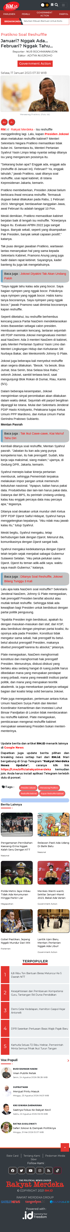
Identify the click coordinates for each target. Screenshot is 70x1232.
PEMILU (26, 14)
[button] (52, 4)
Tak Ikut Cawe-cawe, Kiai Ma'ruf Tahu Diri (34, 436)
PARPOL (63, 14)
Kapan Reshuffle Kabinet (52, 794)
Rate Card (12, 1155)
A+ (4, 122)
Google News (14, 747)
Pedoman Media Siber (48, 1157)
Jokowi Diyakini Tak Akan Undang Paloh (35, 276)
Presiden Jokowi (57, 134)
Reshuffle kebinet (29, 794)
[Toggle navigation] (63, 5)
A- (12, 122)
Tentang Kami (31, 1155)
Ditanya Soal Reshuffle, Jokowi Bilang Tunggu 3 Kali (33, 579)
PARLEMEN (9, 14)
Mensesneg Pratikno (49, 788)
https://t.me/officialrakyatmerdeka (26, 769)
